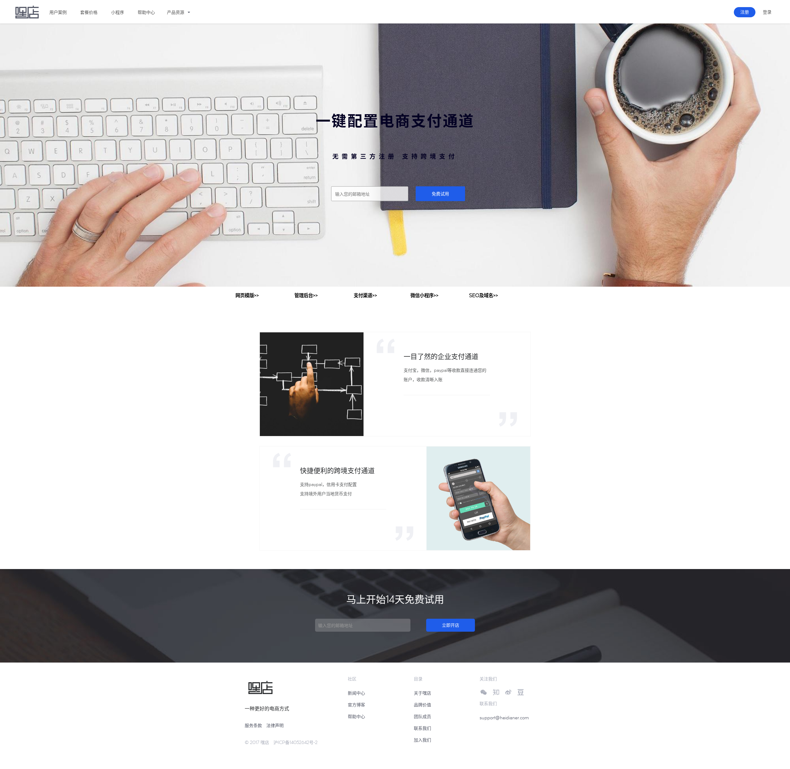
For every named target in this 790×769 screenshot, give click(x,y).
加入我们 (422, 739)
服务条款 (253, 725)
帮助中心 (356, 716)
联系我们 (422, 728)
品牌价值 (422, 704)
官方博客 (356, 704)
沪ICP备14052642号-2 (295, 742)
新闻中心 (356, 693)
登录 (767, 12)
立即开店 (450, 625)
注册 (744, 12)
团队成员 (422, 716)
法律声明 (275, 725)
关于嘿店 (422, 693)
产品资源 (175, 12)
